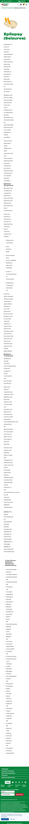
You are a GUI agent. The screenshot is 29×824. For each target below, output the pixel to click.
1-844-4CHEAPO (7, 1)
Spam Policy (24, 786)
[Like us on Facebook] (24, 1)
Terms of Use (17, 786)
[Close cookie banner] (27, 817)
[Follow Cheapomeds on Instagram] (19, 782)
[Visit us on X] (21, 1)
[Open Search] (18, 4)
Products (10, 8)
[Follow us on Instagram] (23, 1)
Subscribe (19, 794)
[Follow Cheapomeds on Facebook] (22, 782)
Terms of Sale (10, 786)
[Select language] (27, 1)
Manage (12, 819)
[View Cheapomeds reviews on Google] (25, 782)
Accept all (5, 819)
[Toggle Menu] (26, 5)
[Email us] (19, 1)
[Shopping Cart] (23, 4)
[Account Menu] (20, 4)
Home (4, 8)
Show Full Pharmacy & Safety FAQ (14, 823)
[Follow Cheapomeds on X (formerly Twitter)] (16, 782)
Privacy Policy (3, 786)
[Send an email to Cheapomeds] (13, 782)
